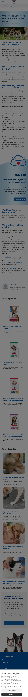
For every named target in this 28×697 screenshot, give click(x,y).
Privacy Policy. (5, 687)
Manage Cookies (12, 690)
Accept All (11, 694)
